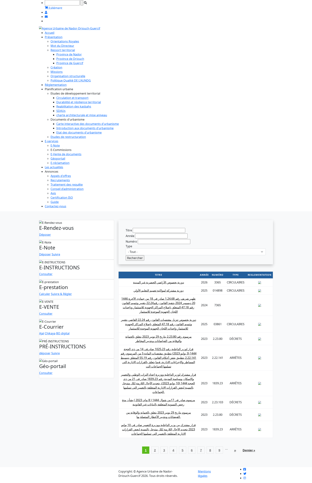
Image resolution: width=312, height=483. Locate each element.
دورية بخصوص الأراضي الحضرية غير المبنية (158, 282)
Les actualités (54, 167)
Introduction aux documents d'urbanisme (85, 128)
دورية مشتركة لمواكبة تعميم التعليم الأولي (158, 290)
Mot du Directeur (62, 46)
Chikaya (50, 333)
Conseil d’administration (67, 189)
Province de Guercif (69, 63)
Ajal (41, 333)
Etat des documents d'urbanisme (79, 132)
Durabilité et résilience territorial (78, 102)
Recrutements (60, 180)
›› (236, 450)
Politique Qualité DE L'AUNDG (71, 80)
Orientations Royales (65, 41)
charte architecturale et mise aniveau (81, 115)
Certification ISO (62, 198)
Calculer (44, 294)
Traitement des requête (67, 185)
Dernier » (249, 450)
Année (130, 236)
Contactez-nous (55, 206)
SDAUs (61, 111)
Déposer (45, 235)
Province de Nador (69, 54)
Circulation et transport (72, 98)
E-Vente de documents (66, 154)
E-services (51, 141)
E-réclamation (60, 163)
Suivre (56, 254)
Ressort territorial (63, 50)
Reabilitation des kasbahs (73, 106)
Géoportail (58, 159)
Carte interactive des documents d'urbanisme (87, 124)
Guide (55, 202)
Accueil (49, 33)
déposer (45, 353)
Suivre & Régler (61, 294)
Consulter (46, 274)
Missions (57, 72)
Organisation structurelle (68, 76)
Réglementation (56, 85)
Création (56, 67)
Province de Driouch (70, 59)
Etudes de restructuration (68, 137)
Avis (53, 193)
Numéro (131, 241)
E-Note (55, 146)
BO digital (63, 333)
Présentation (53, 37)
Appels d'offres (61, 176)
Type (129, 246)
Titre (129, 230)
